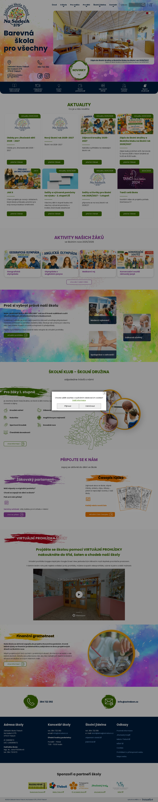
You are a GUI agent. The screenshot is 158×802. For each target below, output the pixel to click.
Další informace (79, 400)
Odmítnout (90, 406)
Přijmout (67, 406)
